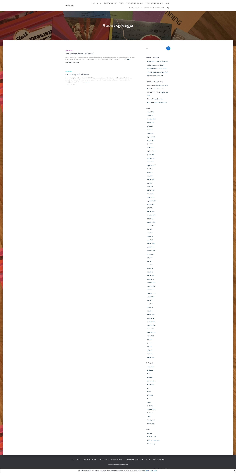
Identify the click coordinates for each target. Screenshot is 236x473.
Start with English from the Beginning (131, 3)
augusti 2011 (150, 336)
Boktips (149, 374)
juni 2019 (149, 144)
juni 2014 (149, 229)
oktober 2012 (150, 289)
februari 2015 (150, 211)
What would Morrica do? (160, 102)
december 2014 (151, 215)
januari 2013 (150, 279)
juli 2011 (149, 339)
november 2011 (151, 325)
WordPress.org (151, 444)
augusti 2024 (150, 112)
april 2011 (150, 350)
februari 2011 (150, 357)
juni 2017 (149, 169)
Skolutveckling (151, 409)
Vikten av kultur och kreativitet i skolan (157, 72)
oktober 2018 (150, 147)
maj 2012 (149, 304)
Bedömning (150, 370)
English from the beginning (154, 3)
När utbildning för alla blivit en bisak (157, 68)
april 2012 (150, 307)
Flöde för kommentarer (153, 440)
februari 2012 (150, 314)
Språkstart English (110, 3)
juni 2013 (149, 261)
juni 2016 (149, 183)
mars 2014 (150, 240)
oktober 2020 (150, 122)
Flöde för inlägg (151, 436)
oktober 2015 (150, 197)
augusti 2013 (150, 254)
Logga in (149, 433)
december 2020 (151, 119)
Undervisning (150, 423)
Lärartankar (68, 50)
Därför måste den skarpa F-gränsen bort (157, 61)
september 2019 (151, 137)
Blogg (99, 3)
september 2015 (151, 201)
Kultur (149, 391)
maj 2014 (149, 233)
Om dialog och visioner (77, 74)
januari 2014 (150, 247)
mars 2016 (150, 186)
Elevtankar (150, 377)
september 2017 (151, 165)
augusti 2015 (150, 204)
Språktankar (150, 413)
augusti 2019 (150, 140)
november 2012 (151, 286)
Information (150, 384)
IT (148, 388)
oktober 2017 (150, 161)
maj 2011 (149, 346)
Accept (147, 470)
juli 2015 (149, 208)
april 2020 (150, 126)
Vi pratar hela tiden (159, 88)
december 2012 (151, 282)
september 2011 (151, 332)
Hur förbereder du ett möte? (80, 53)
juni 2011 (149, 343)
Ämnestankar (150, 367)
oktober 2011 (150, 329)
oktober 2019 (150, 133)
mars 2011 (150, 353)
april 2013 (150, 268)
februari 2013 (150, 275)
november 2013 (151, 250)
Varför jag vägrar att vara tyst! (155, 75)
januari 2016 (150, 193)
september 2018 (151, 151)
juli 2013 (149, 257)
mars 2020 (150, 129)
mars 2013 (150, 272)
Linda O (149, 88)
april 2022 (150, 115)
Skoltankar (68, 71)
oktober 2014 (150, 218)
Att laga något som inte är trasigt (155, 65)
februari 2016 (150, 190)
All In (167, 3)
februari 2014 (150, 243)
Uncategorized (151, 420)
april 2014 (150, 236)
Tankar (149, 416)
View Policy (154, 470)
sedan (76, 62)
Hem (93, 3)
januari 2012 (150, 318)
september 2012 (151, 293)
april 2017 (150, 172)
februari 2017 (150, 179)
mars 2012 (150, 311)
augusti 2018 (150, 154)
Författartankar (151, 381)
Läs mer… (128, 59)
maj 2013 (149, 265)
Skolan (149, 402)
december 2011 (151, 321)
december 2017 (151, 158)
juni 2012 (149, 300)
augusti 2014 (150, 225)
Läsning (149, 398)
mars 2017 (150, 176)
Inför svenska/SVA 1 (135, 7)
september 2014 (151, 222)
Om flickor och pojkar (162, 85)
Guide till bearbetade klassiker (154, 7)
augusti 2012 (150, 297)
